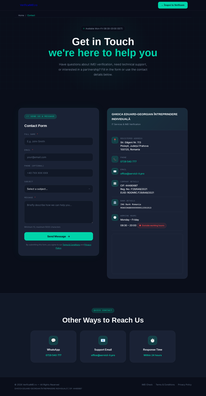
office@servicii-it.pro (132, 173)
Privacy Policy (185, 384)
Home (21, 15)
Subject (28, 182)
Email (28, 150)
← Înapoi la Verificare (172, 5)
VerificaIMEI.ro (28, 5)
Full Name (31, 134)
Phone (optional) (34, 166)
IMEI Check (147, 384)
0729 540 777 (128, 161)
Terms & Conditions (71, 244)
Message (30, 198)
